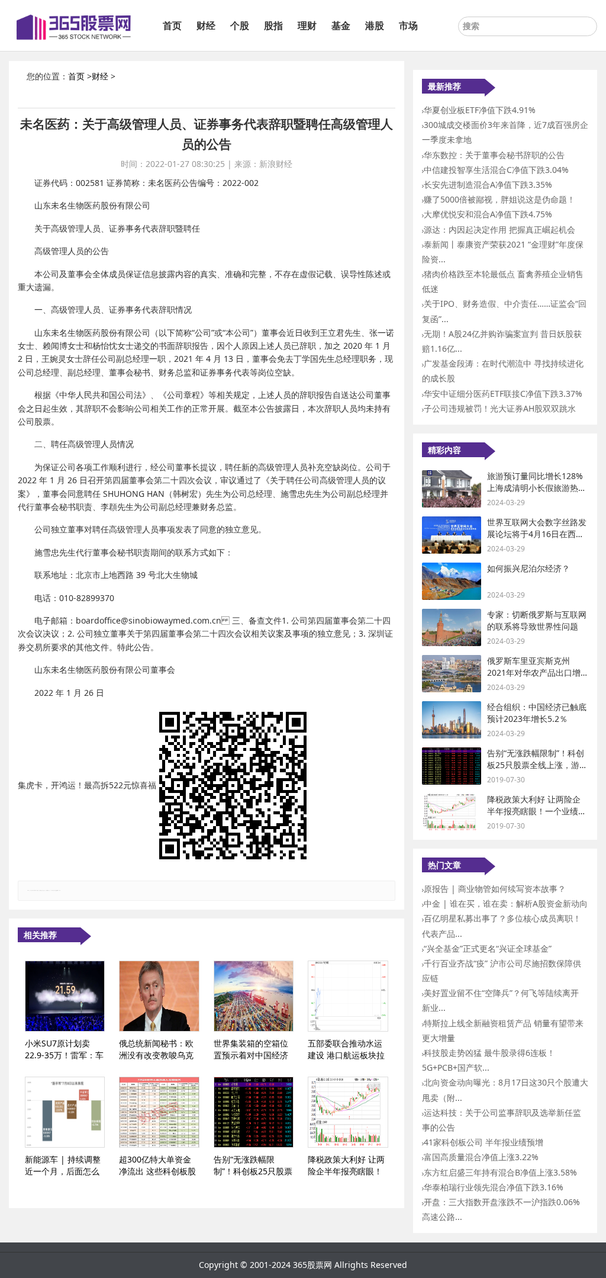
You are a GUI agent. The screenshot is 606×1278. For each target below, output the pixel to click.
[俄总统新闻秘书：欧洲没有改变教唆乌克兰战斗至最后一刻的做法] (159, 996)
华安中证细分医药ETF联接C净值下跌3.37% (503, 393)
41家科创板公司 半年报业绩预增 (483, 1142)
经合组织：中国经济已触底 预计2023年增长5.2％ (536, 712)
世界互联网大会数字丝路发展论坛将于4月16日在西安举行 (536, 533)
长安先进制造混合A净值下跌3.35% (488, 184)
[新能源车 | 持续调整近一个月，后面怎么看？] (65, 1112)
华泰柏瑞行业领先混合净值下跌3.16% (493, 1187)
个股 (239, 25)
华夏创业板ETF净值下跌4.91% (480, 109)
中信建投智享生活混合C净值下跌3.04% (496, 169)
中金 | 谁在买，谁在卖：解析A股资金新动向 (506, 903)
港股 (374, 25)
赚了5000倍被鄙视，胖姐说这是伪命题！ (499, 199)
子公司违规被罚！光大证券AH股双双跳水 (500, 408)
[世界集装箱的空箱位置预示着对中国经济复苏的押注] (254, 996)
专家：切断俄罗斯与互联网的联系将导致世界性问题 (536, 620)
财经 (205, 25)
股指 (273, 25)
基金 (340, 25)
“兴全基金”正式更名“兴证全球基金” (488, 948)
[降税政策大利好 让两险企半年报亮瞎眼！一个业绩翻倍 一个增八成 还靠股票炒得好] (348, 1112)
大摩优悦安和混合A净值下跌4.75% (488, 214)
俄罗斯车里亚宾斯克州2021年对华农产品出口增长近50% (534, 672)
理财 (307, 25)
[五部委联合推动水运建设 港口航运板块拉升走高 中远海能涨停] (348, 996)
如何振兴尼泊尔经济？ (528, 568)
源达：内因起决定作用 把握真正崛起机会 (499, 229)
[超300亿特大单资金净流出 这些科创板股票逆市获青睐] (159, 1112)
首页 (172, 25)
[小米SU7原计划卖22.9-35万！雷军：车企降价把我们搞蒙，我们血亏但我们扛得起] (65, 996)
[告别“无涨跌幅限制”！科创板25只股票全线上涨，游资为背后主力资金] (254, 1112)
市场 (408, 25)
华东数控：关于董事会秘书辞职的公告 (494, 154)
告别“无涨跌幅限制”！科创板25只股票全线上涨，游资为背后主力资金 (537, 764)
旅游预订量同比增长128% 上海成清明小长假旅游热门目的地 (536, 487)
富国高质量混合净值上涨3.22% (481, 1157)
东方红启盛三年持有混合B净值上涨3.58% (500, 1172)
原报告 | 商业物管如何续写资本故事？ (495, 888)
